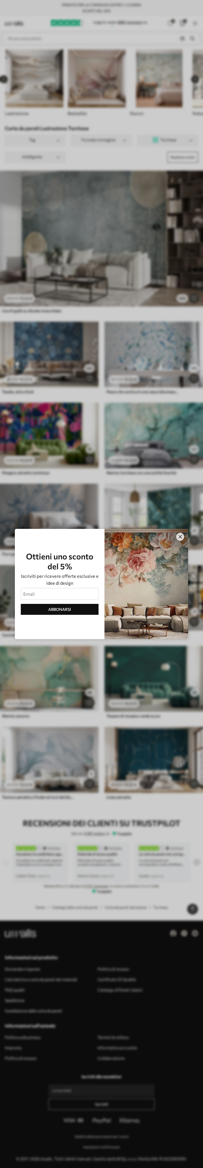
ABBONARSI (59, 609)
